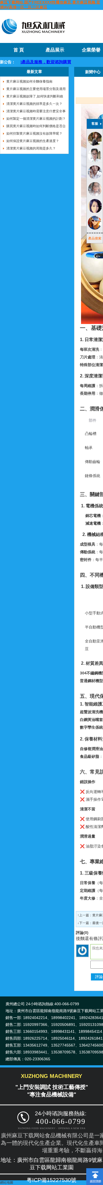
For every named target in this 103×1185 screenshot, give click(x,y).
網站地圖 (6, 1182)
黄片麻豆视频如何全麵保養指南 (29, 81)
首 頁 (18, 50)
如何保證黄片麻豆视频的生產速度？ (32, 141)
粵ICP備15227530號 (51, 1180)
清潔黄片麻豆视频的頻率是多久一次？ (34, 104)
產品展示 (55, 50)
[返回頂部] (94, 1170)
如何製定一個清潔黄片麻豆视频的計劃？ (36, 119)
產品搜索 (94, 238)
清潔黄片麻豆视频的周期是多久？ (31, 148)
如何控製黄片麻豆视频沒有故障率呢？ (34, 133)
